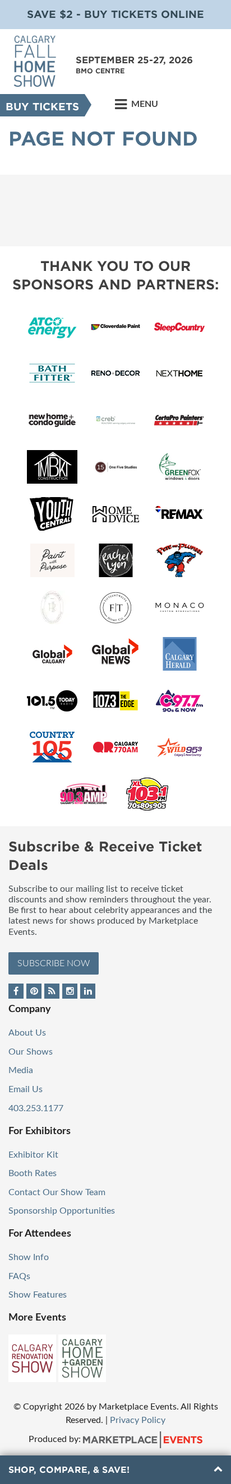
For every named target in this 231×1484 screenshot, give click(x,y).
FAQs (19, 1276)
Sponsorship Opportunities (61, 1210)
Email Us (25, 1089)
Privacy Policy (137, 1420)
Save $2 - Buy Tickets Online (115, 14)
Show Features (37, 1294)
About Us (27, 1032)
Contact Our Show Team (56, 1192)
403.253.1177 (35, 1108)
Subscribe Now (53, 963)
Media (20, 1070)
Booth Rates (32, 1173)
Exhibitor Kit (33, 1154)
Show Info (28, 1257)
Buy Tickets (42, 107)
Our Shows (30, 1051)
